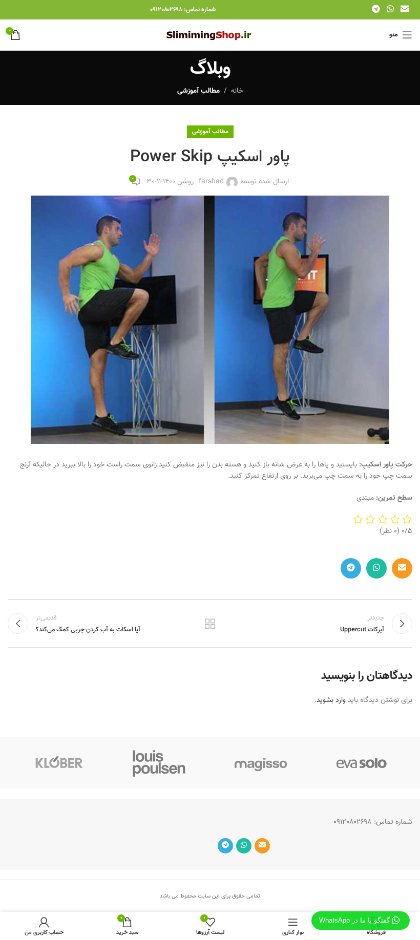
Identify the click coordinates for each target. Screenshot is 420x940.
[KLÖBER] (58, 762)
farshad (211, 181)
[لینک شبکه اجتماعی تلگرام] (375, 9)
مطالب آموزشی (198, 91)
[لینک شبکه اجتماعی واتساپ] (390, 9)
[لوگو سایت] (210, 35)
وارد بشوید (331, 700)
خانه (237, 91)
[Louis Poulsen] (160, 762)
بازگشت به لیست (210, 623)
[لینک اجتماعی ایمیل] (404, 9)
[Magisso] (260, 762)
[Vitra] (362, 762)
